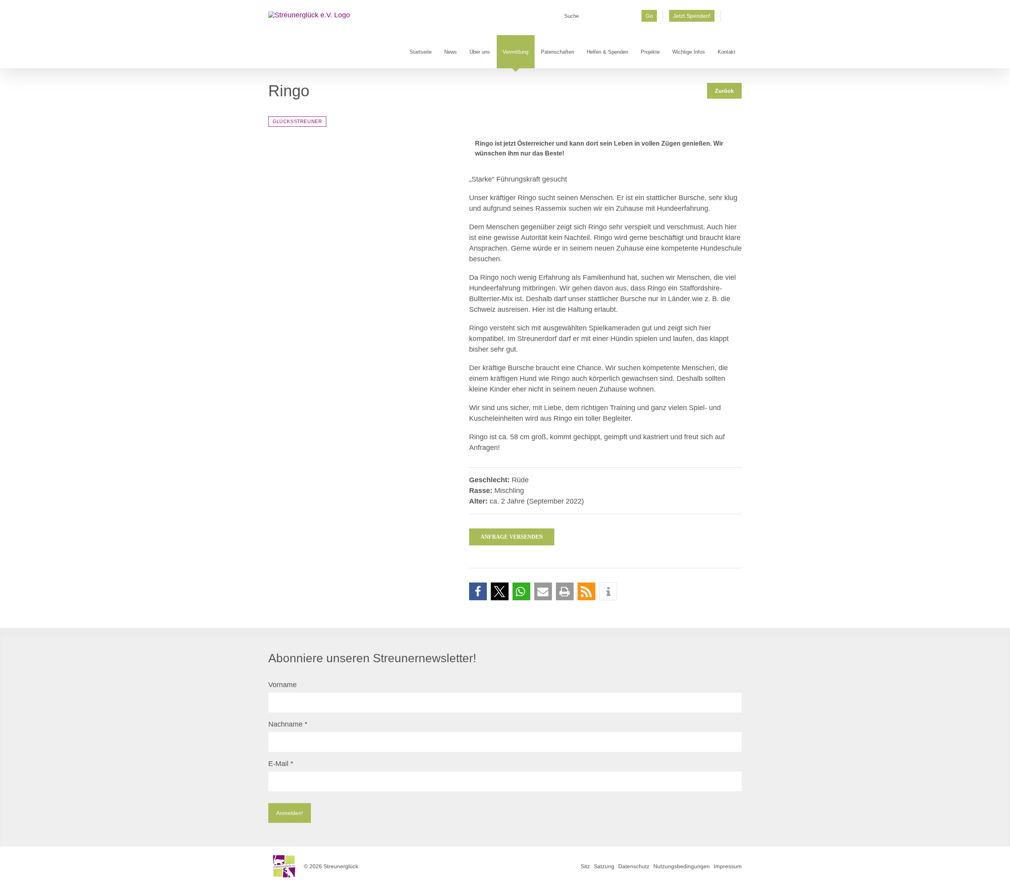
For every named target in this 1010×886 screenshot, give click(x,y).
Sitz (585, 866)
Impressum (728, 866)
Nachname (287, 724)
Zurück (724, 91)
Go (649, 16)
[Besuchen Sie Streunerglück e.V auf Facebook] (731, 18)
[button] (478, 591)
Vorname (282, 685)
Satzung (604, 866)
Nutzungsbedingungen (681, 866)
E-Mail (280, 764)
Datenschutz (633, 866)
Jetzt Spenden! (692, 16)
